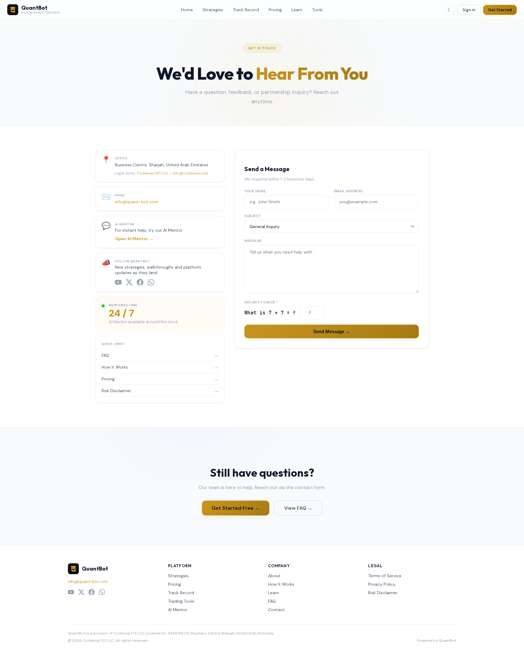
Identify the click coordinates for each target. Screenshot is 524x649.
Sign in (468, 9)
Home (187, 9)
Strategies (213, 9)
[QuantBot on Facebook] (140, 282)
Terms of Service (384, 575)
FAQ (160, 355)
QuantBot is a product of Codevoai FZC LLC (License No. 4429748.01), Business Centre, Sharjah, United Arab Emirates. (171, 633)
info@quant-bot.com (136, 201)
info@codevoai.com (190, 173)
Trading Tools (181, 601)
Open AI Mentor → (134, 238)
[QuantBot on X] (129, 282)
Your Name (255, 191)
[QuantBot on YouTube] (118, 282)
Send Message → (331, 331)
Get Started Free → (236, 508)
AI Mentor (177, 609)
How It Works (160, 367)
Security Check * (261, 302)
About (274, 575)
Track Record (246, 9)
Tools (317, 9)
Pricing (275, 9)
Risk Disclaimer (160, 390)
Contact (276, 609)
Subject (252, 216)
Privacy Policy (381, 584)
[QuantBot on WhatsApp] (151, 282)
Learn (296, 9)
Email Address (348, 191)
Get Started (500, 9)
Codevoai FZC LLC (152, 173)
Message (253, 241)
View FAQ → (298, 508)
